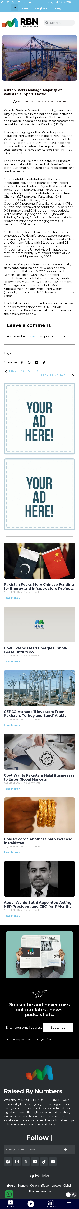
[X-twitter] (13, 2)
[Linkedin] (19, 2)
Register (41, 8)
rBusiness (22, 1185)
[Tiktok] (24, 2)
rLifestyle (56, 1185)
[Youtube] (30, 2)
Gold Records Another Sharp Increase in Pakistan (38, 841)
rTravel (45, 1185)
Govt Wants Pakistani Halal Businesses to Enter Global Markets (39, 777)
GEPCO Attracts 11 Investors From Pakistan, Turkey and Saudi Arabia (35, 714)
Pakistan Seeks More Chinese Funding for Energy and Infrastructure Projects (39, 586)
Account (21, 8)
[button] (14, 7)
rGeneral (34, 1185)
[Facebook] (2, 2)
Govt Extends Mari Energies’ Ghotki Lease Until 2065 (36, 650)
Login (60, 8)
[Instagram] (8, 2)
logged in (33, 336)
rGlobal (67, 1185)
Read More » (12, 597)
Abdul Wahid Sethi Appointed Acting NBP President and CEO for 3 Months (38, 905)
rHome (11, 1185)
